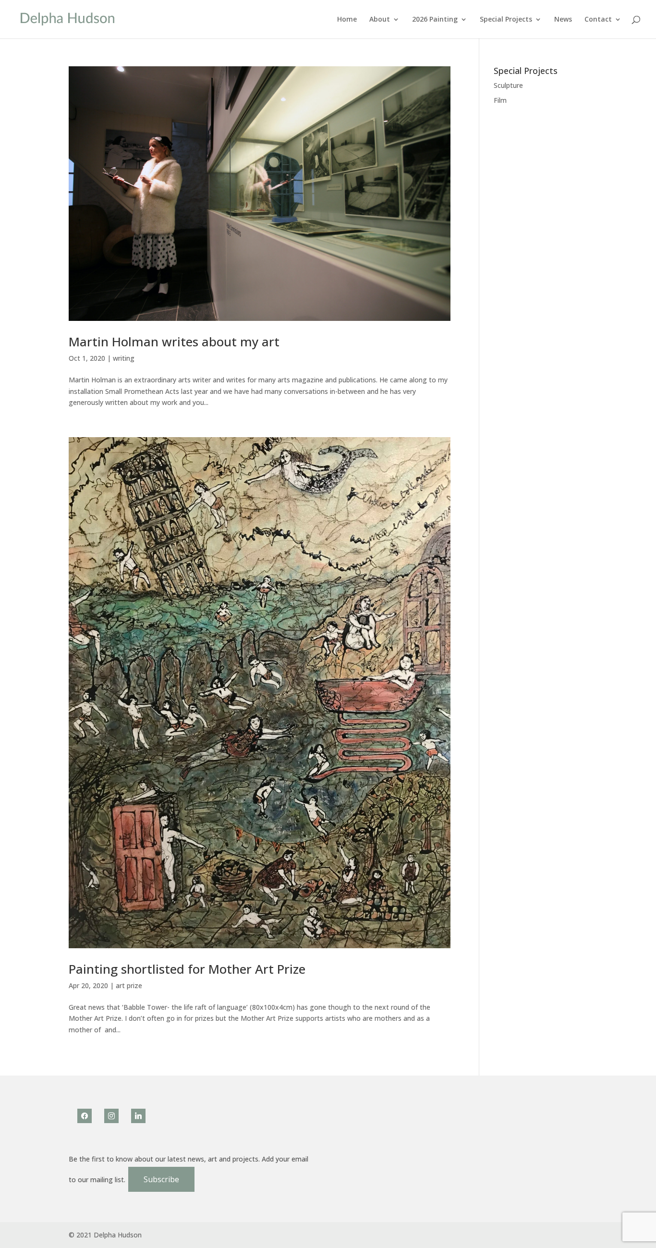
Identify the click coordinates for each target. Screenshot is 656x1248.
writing (123, 358)
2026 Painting (435, 20)
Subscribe (161, 1179)
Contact (598, 20)
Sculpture (508, 85)
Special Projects (506, 20)
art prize (129, 985)
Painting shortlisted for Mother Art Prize (187, 969)
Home (347, 20)
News (563, 20)
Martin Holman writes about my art (174, 341)
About (379, 20)
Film (500, 100)
